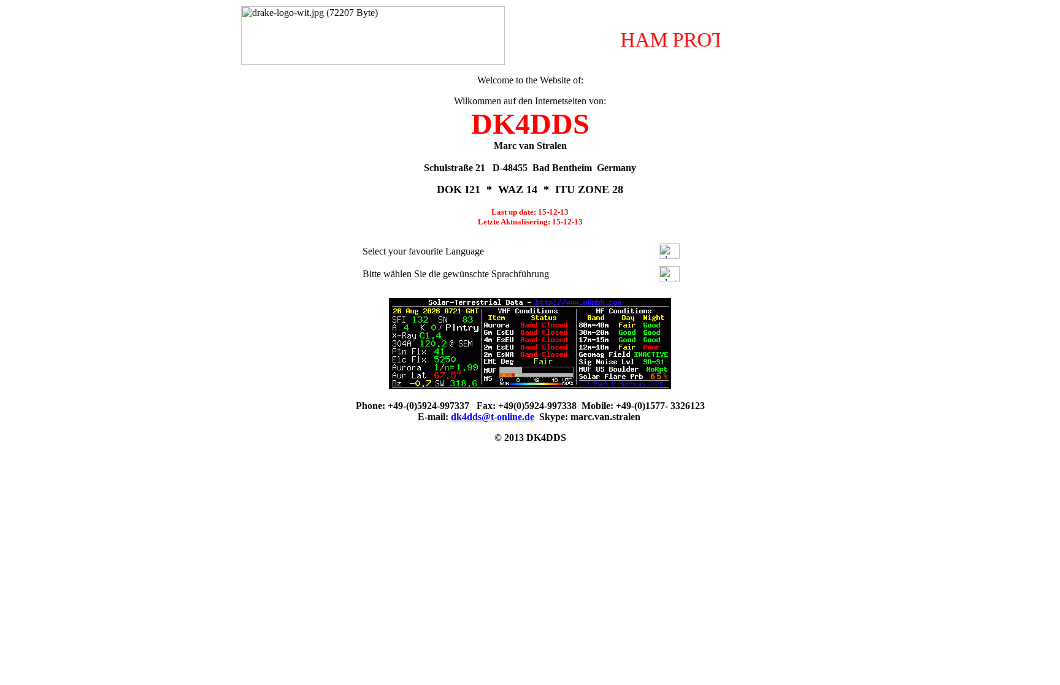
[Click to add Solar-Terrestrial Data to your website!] (530, 385)
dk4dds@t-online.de (492, 416)
